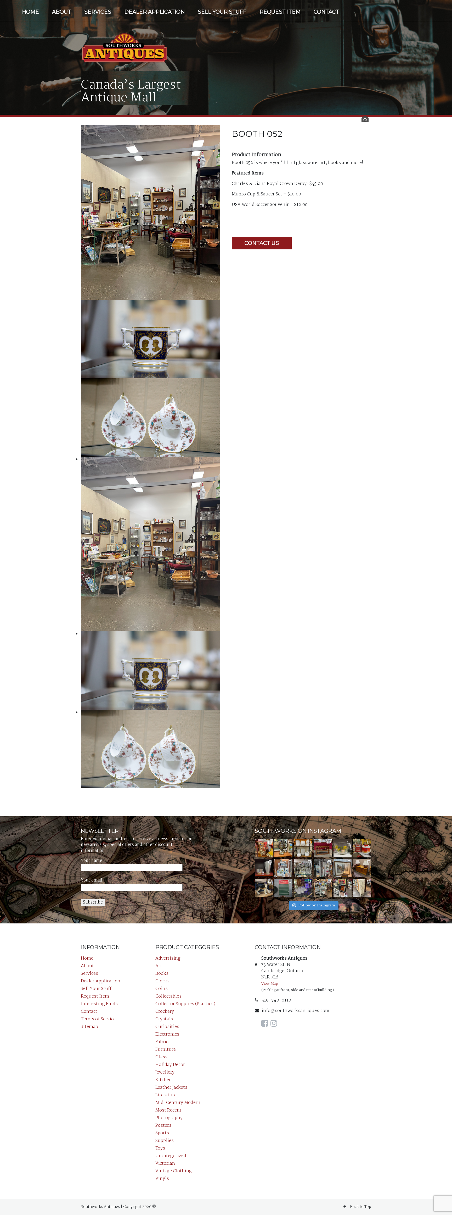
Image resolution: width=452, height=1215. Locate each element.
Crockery (164, 1011)
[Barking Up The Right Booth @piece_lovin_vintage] (303, 888)
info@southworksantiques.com (295, 1010)
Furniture (165, 1049)
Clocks (162, 981)
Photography (169, 1117)
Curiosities (167, 1026)
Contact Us (262, 243)
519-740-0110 (276, 1000)
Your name (91, 861)
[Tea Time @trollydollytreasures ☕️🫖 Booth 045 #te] (323, 888)
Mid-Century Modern (177, 1102)
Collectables (168, 996)
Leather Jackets (171, 1087)
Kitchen (163, 1079)
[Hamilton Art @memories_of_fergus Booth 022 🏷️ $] (343, 868)
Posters (163, 1125)
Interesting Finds (99, 1004)
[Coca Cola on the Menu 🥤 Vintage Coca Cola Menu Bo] (283, 888)
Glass (161, 1057)
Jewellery (164, 1072)
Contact (326, 12)
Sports (162, 1133)
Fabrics (163, 1042)
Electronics (167, 1034)
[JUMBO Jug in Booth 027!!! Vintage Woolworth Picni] (362, 848)
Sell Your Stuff (222, 12)
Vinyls (162, 1178)
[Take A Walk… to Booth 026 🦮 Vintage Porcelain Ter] (264, 888)
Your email (91, 881)
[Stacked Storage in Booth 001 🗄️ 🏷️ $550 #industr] (362, 888)
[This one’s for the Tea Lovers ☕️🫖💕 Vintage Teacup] (323, 848)
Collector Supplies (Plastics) (185, 1004)
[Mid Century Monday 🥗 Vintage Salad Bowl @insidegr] (343, 848)
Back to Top (360, 1207)
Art (158, 966)
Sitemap (89, 1026)
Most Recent (168, 1110)
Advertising (167, 958)
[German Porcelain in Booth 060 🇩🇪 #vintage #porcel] (303, 848)
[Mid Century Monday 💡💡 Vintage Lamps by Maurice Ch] (362, 868)
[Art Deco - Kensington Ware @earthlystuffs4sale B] (264, 868)
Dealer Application (154, 12)
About (61, 12)
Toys (160, 1148)
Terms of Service (98, 1019)
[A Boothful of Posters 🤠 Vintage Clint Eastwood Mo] (343, 888)
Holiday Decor (170, 1064)
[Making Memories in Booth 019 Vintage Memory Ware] (264, 848)
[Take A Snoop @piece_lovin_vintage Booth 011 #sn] (283, 868)
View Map (269, 984)
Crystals (164, 1019)
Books (161, 973)
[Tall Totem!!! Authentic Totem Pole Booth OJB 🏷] (323, 868)
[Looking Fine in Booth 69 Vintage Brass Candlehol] (283, 848)
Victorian (165, 1163)
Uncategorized (170, 1155)
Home (30, 12)
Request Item (280, 12)
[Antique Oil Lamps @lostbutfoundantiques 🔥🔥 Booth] (303, 868)
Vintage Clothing (173, 1171)
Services (97, 12)
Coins (161, 988)
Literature (166, 1095)
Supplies (164, 1140)
